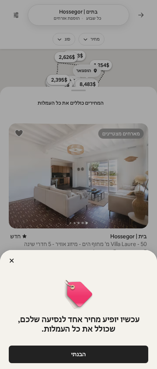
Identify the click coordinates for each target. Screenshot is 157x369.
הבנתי (78, 354)
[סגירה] (12, 261)
